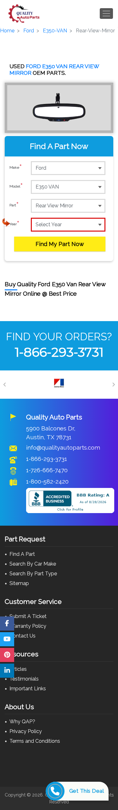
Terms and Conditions (34, 741)
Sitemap (19, 583)
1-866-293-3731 (59, 352)
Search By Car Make (32, 564)
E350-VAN (55, 31)
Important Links (27, 689)
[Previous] (5, 384)
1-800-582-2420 (47, 481)
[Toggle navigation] (106, 13)
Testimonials (24, 679)
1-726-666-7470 (47, 470)
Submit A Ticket (28, 616)
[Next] (113, 384)
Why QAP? (22, 722)
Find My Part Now (60, 244)
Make (15, 167)
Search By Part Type (33, 574)
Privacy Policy (25, 731)
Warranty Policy (27, 626)
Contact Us (22, 636)
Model (16, 186)
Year (14, 224)
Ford (28, 31)
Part (14, 205)
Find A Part (22, 554)
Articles (18, 669)
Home (7, 31)
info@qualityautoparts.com (63, 447)
